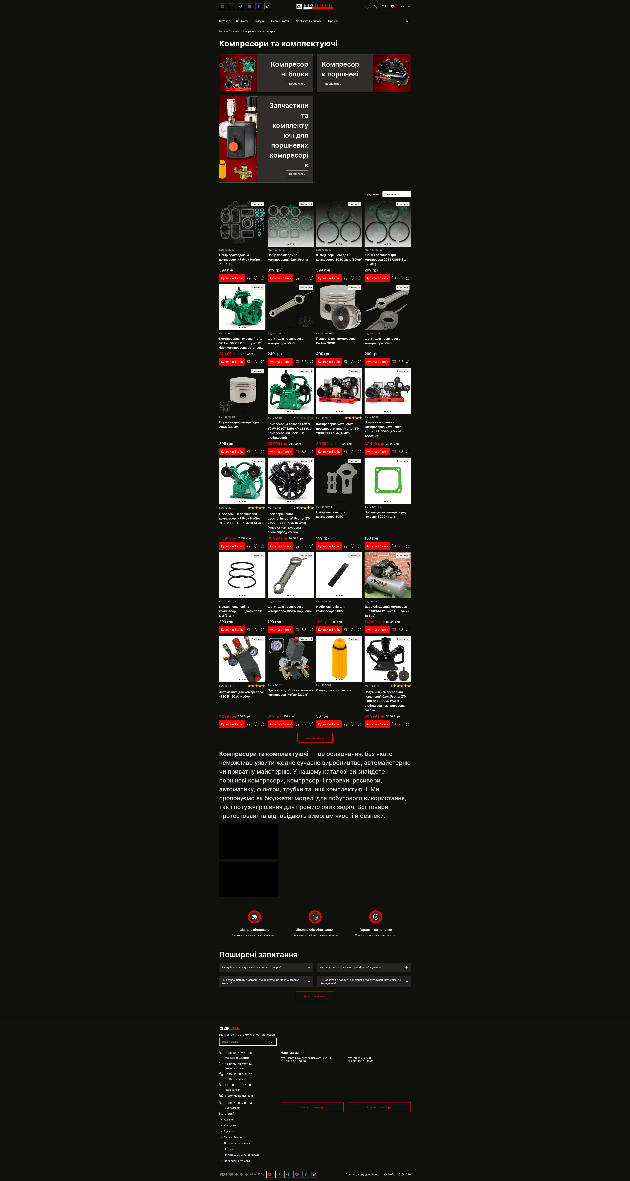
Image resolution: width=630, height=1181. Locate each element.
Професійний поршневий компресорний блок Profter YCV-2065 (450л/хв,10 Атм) (240, 518)
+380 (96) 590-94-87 (238, 1074)
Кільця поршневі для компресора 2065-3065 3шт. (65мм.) (386, 259)
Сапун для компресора (333, 690)
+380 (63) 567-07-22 (238, 1063)
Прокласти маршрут (312, 1107)
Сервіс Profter (233, 1137)
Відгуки (229, 1131)
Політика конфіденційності (241, 1155)
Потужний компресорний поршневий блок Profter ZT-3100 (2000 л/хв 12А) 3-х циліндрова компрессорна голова (386, 701)
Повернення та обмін (237, 1160)
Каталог (235, 31)
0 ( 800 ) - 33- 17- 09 (238, 1085)
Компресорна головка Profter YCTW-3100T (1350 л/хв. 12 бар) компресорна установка (241, 343)
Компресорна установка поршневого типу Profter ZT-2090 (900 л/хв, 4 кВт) (338, 428)
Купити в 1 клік (232, 278)
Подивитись (297, 83)
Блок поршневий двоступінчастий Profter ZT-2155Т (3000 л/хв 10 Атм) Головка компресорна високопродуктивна (289, 523)
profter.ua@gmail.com (239, 1095)
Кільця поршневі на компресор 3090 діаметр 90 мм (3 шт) (240, 611)
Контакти (230, 1125)
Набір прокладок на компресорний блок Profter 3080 (288, 259)
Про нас (229, 1149)
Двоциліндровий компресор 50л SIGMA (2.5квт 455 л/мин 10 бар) (387, 611)
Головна (223, 31)
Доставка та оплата (237, 1143)
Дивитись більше (315, 738)
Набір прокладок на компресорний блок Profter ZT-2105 (239, 259)
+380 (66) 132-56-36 (238, 1053)
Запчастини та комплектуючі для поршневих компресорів (288, 135)
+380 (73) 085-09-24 (238, 1103)
